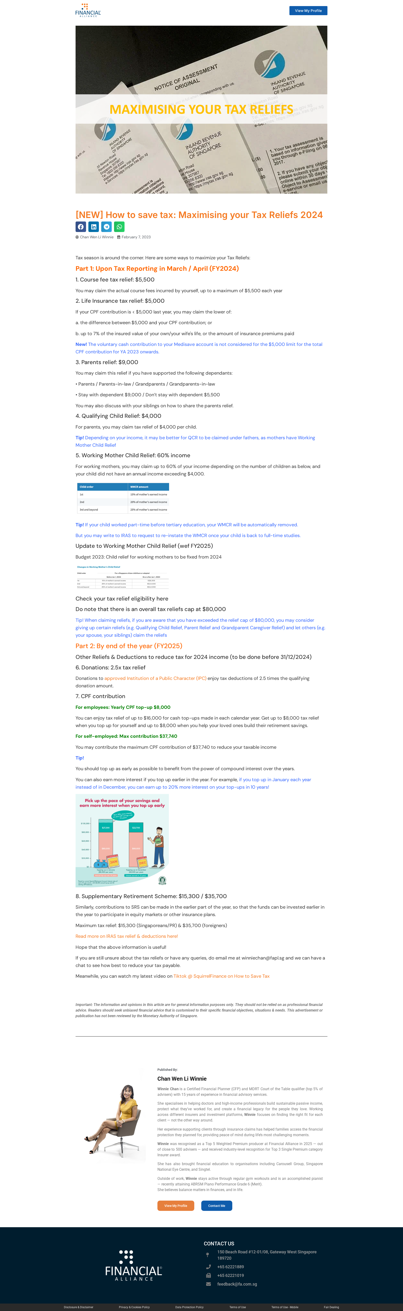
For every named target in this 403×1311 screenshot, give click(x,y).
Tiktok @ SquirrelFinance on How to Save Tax (222, 976)
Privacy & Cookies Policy (134, 1307)
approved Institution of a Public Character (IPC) (155, 678)
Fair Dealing (331, 1307)
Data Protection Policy (189, 1307)
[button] (81, 226)
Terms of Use (237, 1307)
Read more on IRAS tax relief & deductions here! (127, 936)
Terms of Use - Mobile (284, 1307)
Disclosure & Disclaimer (78, 1307)
